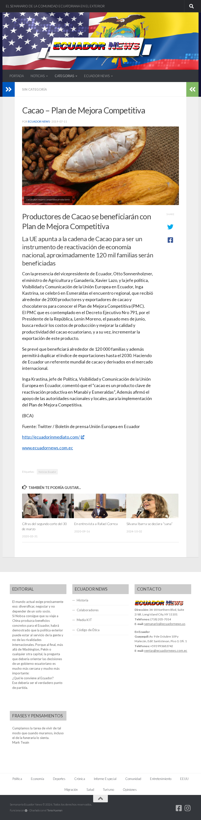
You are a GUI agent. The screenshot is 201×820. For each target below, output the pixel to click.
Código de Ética (88, 630)
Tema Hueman (54, 810)
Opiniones (130, 790)
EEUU (184, 779)
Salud (90, 790)
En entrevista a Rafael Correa (96, 524)
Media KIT (84, 620)
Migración (71, 790)
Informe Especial (105, 779)
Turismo (108, 790)
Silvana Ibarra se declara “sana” (149, 524)
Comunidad (133, 779)
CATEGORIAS (64, 76)
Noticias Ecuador (47, 471)
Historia (82, 600)
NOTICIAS (38, 76)
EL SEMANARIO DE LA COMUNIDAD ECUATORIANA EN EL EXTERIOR (55, 6)
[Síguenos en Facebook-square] (179, 808)
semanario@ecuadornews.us (164, 624)
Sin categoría (34, 89)
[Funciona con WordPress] (26, 810)
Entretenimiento (160, 779)
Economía (37, 779)
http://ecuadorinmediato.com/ (51, 437)
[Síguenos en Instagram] (187, 808)
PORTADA (17, 76)
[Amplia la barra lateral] (8, 89)
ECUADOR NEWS (97, 76)
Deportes (59, 779)
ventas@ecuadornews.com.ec (165, 651)
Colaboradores (88, 610)
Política (17, 779)
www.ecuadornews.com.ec (47, 447)
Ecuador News (39, 121)
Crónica (79, 779)
